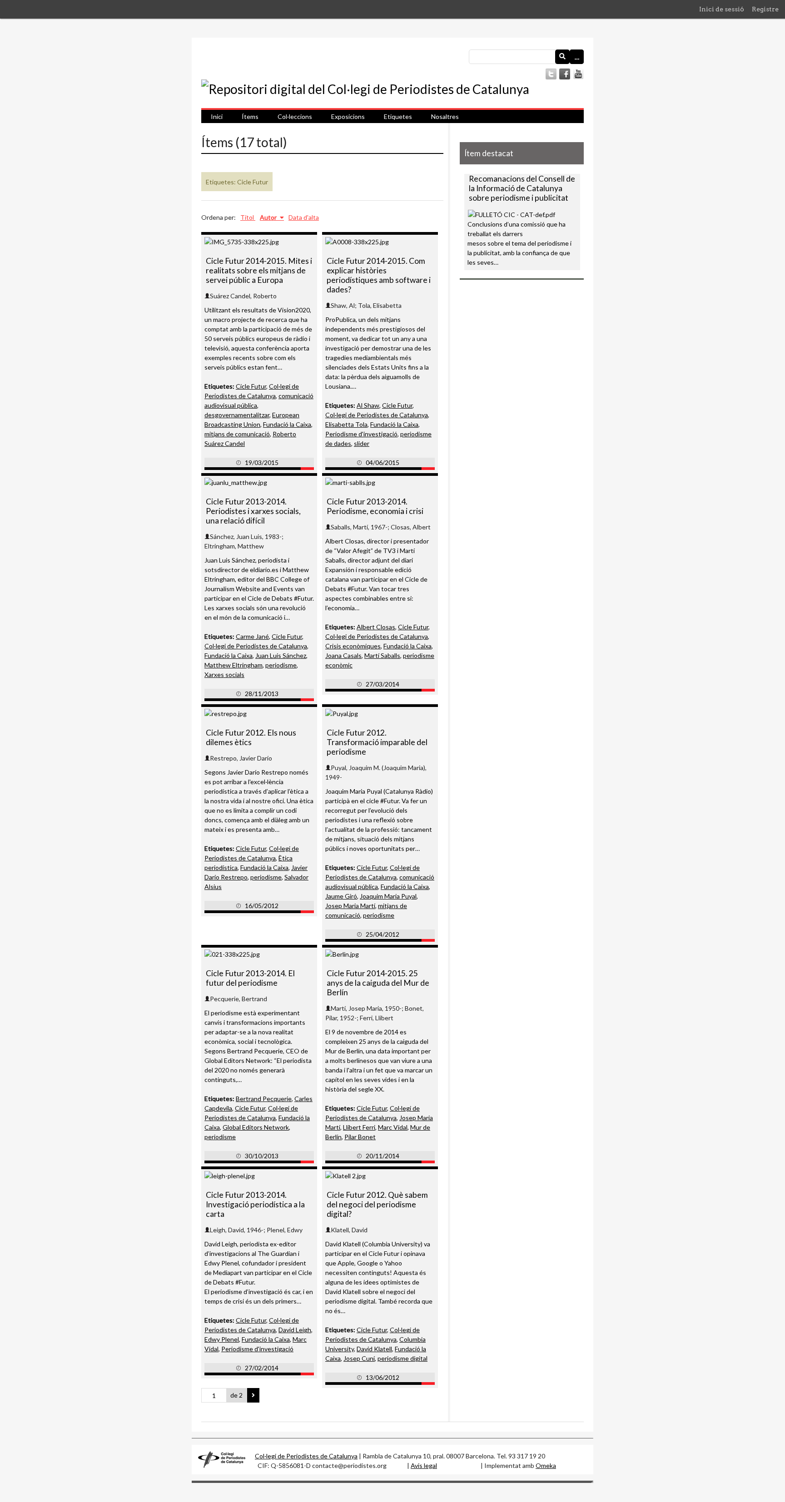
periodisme (281, 665)
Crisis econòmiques (353, 646)
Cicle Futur (251, 386)
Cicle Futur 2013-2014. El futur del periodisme (250, 978)
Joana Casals (343, 655)
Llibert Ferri (359, 1127)
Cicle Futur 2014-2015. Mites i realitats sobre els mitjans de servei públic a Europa (259, 270)
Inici (217, 116)
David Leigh (294, 1330)
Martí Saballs (382, 655)
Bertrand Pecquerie (264, 1098)
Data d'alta (303, 217)
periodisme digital (402, 1358)
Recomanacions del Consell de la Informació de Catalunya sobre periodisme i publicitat (522, 188)
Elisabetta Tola (346, 424)
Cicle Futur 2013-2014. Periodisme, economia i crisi (375, 506)
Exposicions (348, 116)
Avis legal (424, 1465)
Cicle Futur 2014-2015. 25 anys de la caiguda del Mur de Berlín (378, 982)
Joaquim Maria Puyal (388, 896)
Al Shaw (368, 405)
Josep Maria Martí (350, 905)
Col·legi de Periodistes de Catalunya (376, 415)
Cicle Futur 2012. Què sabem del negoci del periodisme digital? (377, 1204)
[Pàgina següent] (253, 1395)
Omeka (546, 1465)
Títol (247, 217)
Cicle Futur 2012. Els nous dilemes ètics (251, 737)
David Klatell (374, 1349)
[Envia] (562, 56)
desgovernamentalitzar (236, 415)
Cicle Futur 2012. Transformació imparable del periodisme (377, 742)
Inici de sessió (721, 9)
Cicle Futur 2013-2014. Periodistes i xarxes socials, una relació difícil (253, 511)
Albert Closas (376, 627)
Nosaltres (445, 116)
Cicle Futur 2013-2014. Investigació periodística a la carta (255, 1204)
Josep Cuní (359, 1358)
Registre (765, 9)
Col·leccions (295, 116)
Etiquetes (398, 116)
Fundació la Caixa (287, 424)
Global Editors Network (256, 1127)
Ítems (250, 116)
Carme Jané (252, 636)
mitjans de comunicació (237, 434)
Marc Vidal (392, 1127)
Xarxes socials (224, 674)
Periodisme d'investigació (361, 434)
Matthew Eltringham (233, 665)
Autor (269, 217)
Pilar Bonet (360, 1137)
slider (361, 443)
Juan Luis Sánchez (280, 655)
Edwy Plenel (221, 1339)
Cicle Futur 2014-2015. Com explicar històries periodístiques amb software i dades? (379, 275)
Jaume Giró (341, 896)
